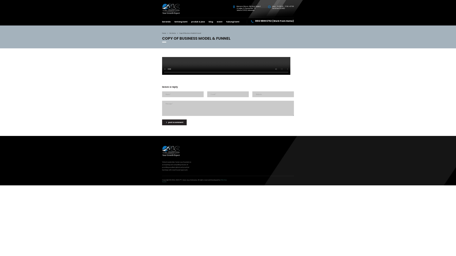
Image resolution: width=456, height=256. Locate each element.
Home (164, 33)
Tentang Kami (180, 21)
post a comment (175, 122)
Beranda (166, 21)
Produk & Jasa (198, 21)
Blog (211, 21)
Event (219, 21)
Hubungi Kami (232, 21)
